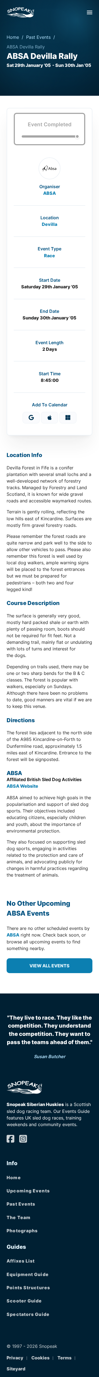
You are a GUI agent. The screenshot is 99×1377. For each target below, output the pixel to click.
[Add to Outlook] (67, 417)
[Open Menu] (89, 12)
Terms (64, 1357)
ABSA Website (22, 786)
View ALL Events (49, 965)
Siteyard (16, 1368)
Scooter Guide (24, 1301)
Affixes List (21, 1261)
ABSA (49, 193)
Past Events (38, 37)
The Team (19, 1217)
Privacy (15, 1357)
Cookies (40, 1357)
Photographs (22, 1230)
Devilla (49, 224)
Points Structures (28, 1287)
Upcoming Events (28, 1190)
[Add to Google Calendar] (31, 417)
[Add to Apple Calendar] (49, 417)
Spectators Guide (28, 1314)
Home (13, 37)
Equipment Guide (28, 1274)
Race (49, 255)
